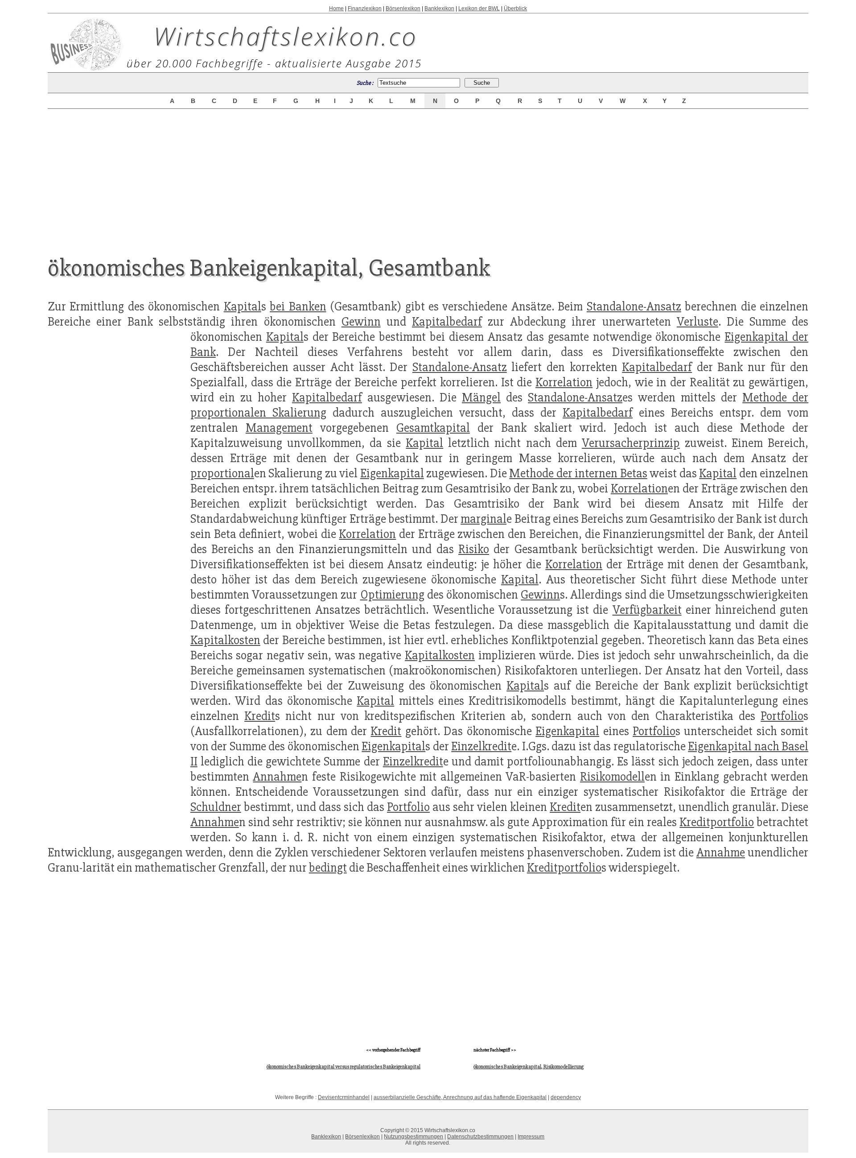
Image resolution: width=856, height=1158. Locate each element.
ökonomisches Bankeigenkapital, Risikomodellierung (528, 1066)
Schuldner (215, 807)
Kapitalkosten (225, 640)
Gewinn (361, 321)
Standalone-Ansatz (634, 306)
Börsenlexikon (403, 8)
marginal (483, 518)
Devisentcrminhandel (344, 1097)
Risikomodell (612, 776)
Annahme (277, 776)
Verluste (697, 321)
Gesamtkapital (433, 427)
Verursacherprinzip (631, 443)
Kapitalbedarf (447, 321)
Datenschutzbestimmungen (480, 1136)
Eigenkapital (392, 473)
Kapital (242, 306)
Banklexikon (439, 8)
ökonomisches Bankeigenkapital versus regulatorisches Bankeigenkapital (343, 1066)
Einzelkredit (481, 746)
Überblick (515, 8)
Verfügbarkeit (647, 609)
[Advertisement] (428, 174)
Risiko (473, 549)
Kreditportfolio (716, 822)
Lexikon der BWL (479, 8)
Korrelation (564, 382)
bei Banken (298, 306)
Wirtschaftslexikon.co (285, 36)
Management (279, 427)
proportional (222, 473)
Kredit (259, 716)
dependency (566, 1097)
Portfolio (782, 716)
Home (336, 8)
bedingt (328, 867)
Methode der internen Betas (578, 473)
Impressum (531, 1136)
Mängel (481, 397)
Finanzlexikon (365, 8)
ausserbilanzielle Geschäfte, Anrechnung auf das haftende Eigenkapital (460, 1097)
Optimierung (392, 594)
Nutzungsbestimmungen (413, 1136)
